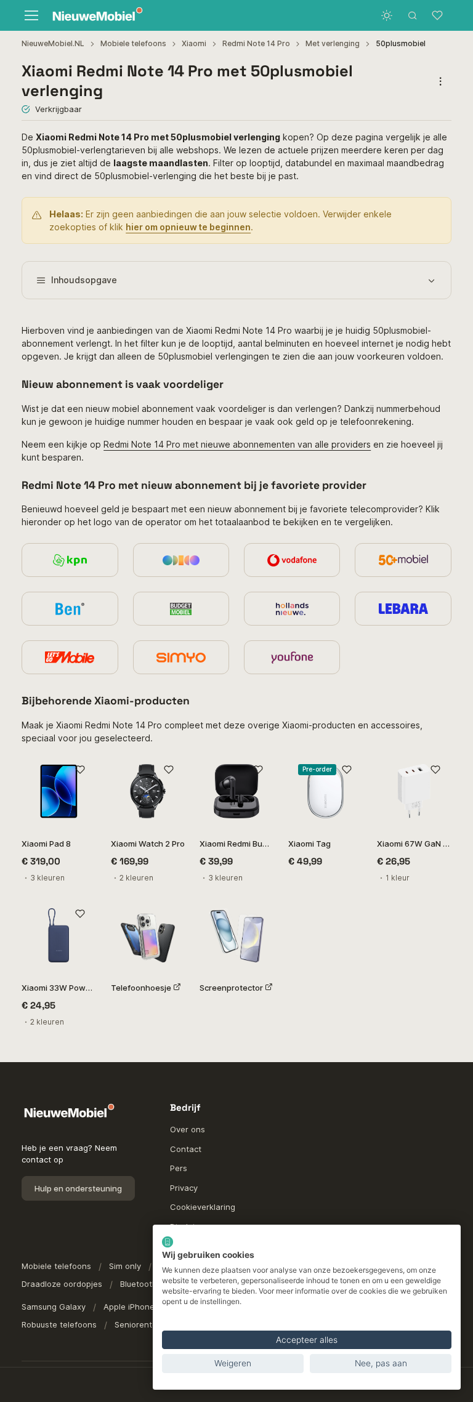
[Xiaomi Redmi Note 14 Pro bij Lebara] (403, 609)
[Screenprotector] (236, 935)
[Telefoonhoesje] (148, 935)
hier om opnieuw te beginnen (188, 227)
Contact (185, 1149)
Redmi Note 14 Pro (256, 43)
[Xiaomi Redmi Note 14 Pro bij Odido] (181, 560)
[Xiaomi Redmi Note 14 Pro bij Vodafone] (292, 560)
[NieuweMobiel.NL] (95, 15)
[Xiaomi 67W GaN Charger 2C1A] (414, 791)
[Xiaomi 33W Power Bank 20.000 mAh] (58, 935)
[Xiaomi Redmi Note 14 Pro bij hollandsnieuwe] (292, 609)
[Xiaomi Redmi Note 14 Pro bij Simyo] (181, 657)
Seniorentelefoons (150, 1324)
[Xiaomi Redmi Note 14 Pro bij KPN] (70, 560)
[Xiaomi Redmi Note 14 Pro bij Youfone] (292, 657)
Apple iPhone (129, 1306)
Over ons (187, 1129)
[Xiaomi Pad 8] (58, 791)
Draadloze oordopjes (62, 1284)
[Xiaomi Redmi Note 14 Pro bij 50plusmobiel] (403, 560)
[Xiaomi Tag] (325, 791)
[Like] (80, 770)
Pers (178, 1168)
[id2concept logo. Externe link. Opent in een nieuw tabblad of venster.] (167, 1241)
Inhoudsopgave (84, 280)
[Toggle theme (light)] (387, 15)
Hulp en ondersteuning (78, 1188)
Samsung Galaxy (54, 1306)
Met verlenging (332, 43)
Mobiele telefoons (133, 43)
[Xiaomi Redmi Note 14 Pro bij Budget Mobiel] (181, 609)
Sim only (125, 1266)
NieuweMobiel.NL (53, 43)
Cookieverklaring (202, 1207)
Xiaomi (194, 43)
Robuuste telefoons (59, 1324)
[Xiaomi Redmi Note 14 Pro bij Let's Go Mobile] (70, 657)
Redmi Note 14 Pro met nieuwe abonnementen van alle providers (237, 444)
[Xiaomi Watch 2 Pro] (148, 791)
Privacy (184, 1188)
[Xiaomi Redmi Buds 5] (236, 791)
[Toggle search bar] (413, 15)
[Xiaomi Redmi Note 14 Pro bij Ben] (70, 609)
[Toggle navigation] (31, 15)
